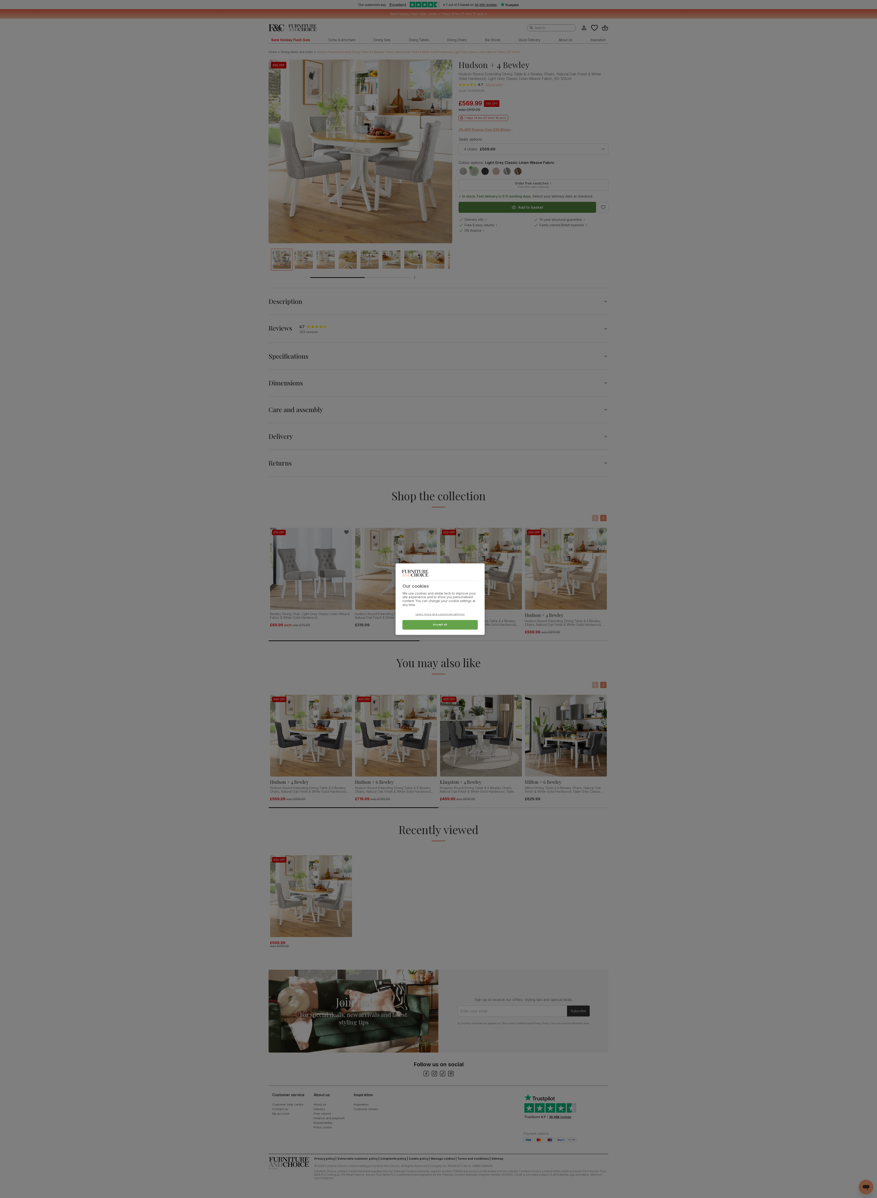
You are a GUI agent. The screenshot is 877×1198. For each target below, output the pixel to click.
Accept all (440, 624)
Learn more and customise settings (440, 614)
